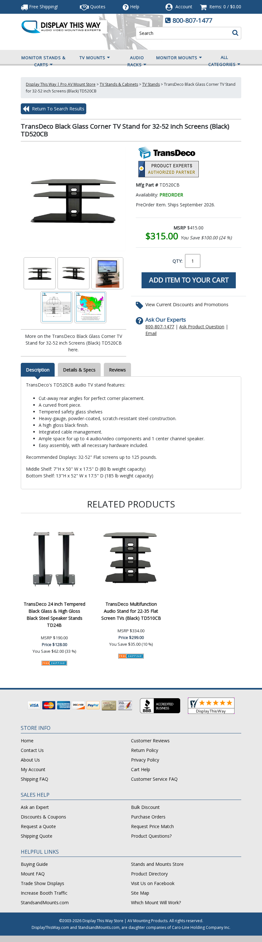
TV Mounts (92, 57)
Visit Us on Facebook (152, 883)
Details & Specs (79, 370)
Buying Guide (34, 864)
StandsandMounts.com (45, 902)
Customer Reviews (150, 741)
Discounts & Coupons (43, 817)
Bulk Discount (145, 807)
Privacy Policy (145, 760)
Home (27, 741)
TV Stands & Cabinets (119, 84)
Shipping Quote (36, 836)
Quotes (97, 7)
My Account (33, 769)
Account (183, 7)
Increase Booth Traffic (44, 893)
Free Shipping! (43, 7)
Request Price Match (152, 826)
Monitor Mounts (176, 57)
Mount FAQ (33, 874)
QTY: (177, 261)
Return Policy (144, 750)
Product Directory (149, 874)
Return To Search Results (57, 109)
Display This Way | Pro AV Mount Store (61, 84)
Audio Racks (135, 61)
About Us (30, 760)
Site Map (140, 893)
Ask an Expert (35, 807)
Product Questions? (151, 836)
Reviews (117, 370)
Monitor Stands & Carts (43, 61)
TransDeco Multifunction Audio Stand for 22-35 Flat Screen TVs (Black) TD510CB (131, 611)
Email (151, 333)
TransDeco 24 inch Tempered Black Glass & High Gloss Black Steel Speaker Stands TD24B (54, 614)
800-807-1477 (192, 20)
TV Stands (151, 84)
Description (38, 370)
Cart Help (140, 769)
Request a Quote (38, 826)
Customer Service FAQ (154, 779)
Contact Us (32, 750)
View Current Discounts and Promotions (186, 304)
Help (134, 7)
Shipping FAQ (34, 779)
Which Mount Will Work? (156, 902)
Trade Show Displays (42, 883)
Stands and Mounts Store (157, 864)
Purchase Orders (148, 817)
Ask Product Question (201, 326)
